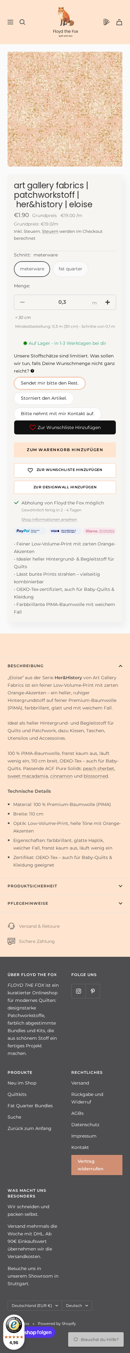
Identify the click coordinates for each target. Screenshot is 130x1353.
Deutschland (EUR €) (32, 1305)
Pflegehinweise (28, 903)
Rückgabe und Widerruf (87, 1098)
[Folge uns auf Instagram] (78, 991)
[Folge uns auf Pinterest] (93, 991)
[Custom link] (106, 22)
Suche (14, 1117)
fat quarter (70, 269)
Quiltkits (17, 1094)
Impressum (84, 1136)
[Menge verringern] (22, 302)
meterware (32, 269)
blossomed (96, 776)
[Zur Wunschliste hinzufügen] (65, 470)
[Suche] (22, 22)
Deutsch (74, 1305)
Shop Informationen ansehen (49, 519)
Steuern (50, 231)
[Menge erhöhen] (107, 302)
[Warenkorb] (119, 22)
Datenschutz (85, 1124)
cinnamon (61, 776)
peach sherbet (98, 768)
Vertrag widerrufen (90, 1165)
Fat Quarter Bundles (30, 1106)
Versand (80, 1083)
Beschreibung (26, 665)
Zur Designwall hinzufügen (65, 487)
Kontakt (80, 1147)
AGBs (77, 1113)
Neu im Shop (22, 1083)
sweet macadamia (28, 776)
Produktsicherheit (32, 886)
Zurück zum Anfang (29, 1128)
